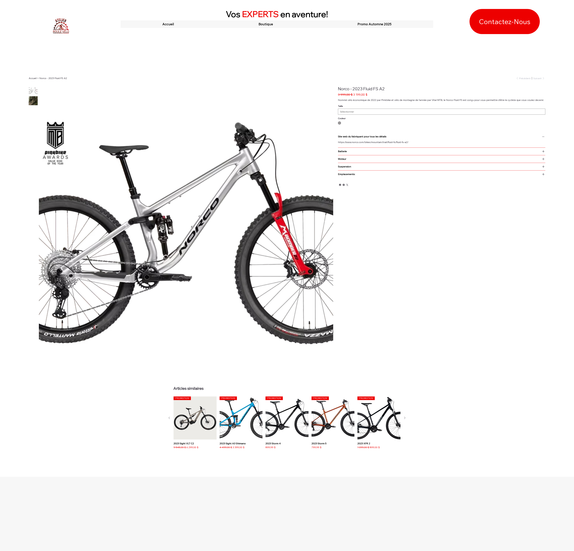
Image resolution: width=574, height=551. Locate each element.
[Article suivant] (405, 418)
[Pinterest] (343, 184)
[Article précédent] (169, 418)
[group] (287, 422)
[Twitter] (347, 184)
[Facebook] (340, 184)
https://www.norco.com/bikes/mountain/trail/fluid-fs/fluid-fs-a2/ (373, 142)
